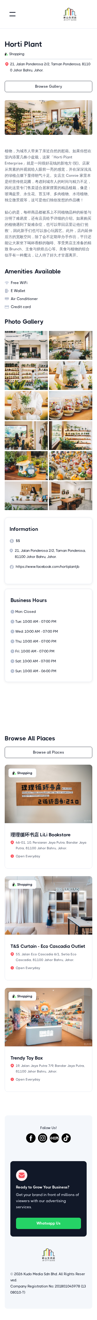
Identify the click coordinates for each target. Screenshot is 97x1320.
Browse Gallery (48, 86)
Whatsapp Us (48, 1223)
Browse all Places (48, 752)
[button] (12, 14)
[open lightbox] (26, 345)
